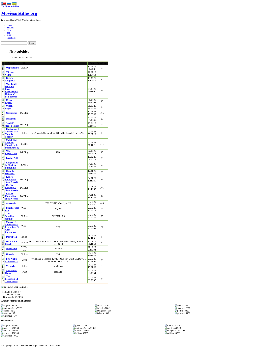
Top (8, 33)
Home (9, 25)
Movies (10, 27)
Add (9, 35)
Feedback (11, 38)
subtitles (19, 13)
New (9, 30)
